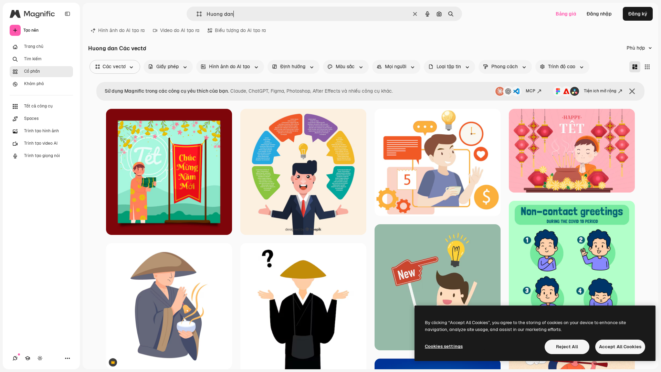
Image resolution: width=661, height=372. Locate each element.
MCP (530, 91)
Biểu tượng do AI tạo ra (240, 30)
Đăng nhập (599, 14)
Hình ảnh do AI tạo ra (121, 30)
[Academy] (27, 358)
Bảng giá (566, 14)
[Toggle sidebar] (67, 13)
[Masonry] (634, 66)
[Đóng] (632, 91)
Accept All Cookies (620, 347)
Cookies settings (444, 346)
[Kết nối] (15, 358)
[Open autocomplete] (196, 14)
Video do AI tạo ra (179, 30)
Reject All (567, 347)
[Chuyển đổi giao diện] (39, 358)
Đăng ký (637, 14)
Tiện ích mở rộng (600, 91)
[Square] (647, 66)
